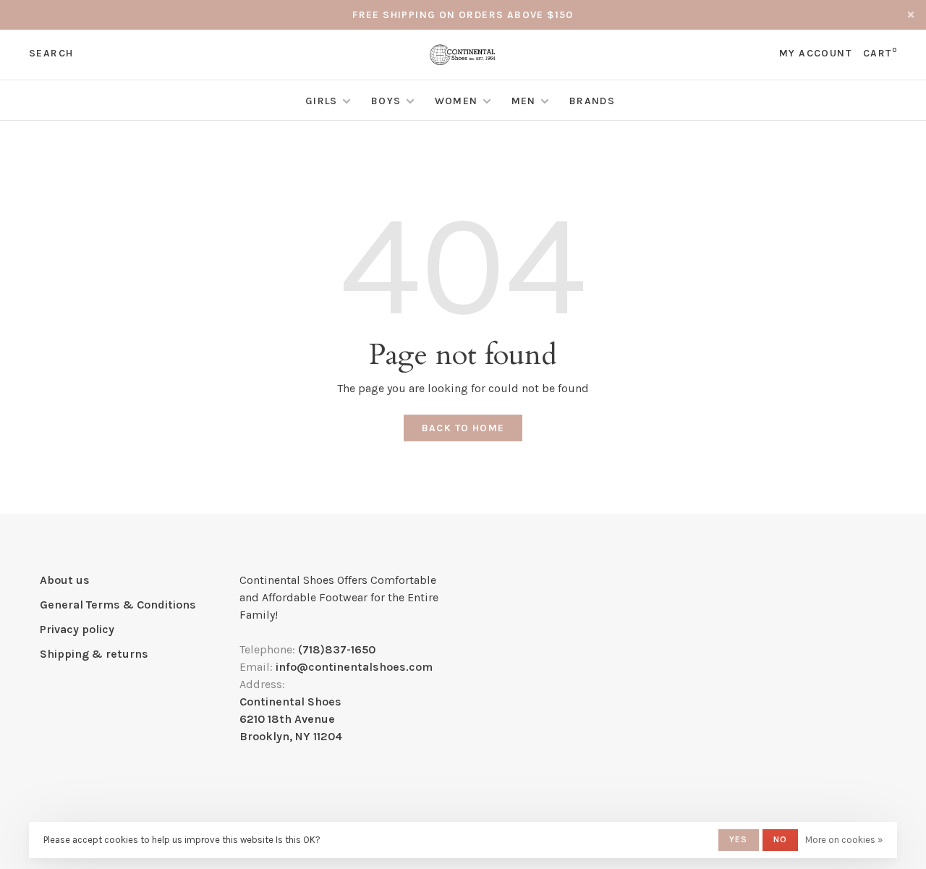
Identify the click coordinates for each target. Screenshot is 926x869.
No (780, 839)
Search (51, 53)
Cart (880, 53)
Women (456, 101)
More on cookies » (844, 839)
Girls (321, 101)
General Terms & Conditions (118, 604)
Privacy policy (77, 629)
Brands (592, 101)
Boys (386, 101)
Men (523, 101)
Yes (738, 839)
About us (65, 580)
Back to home (463, 428)
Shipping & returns (94, 654)
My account (815, 53)
